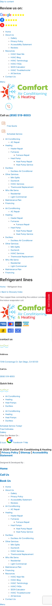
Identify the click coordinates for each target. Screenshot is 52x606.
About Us (9, 35)
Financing (9, 203)
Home (8, 32)
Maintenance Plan (13, 200)
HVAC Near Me (17, 54)
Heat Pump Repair (24, 161)
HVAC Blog (16, 57)
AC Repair (15, 142)
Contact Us (10, 76)
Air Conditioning (12, 139)
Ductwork (15, 181)
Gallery (14, 38)
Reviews (14, 48)
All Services (16, 73)
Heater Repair (17, 148)
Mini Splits (15, 177)
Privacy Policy (17, 41)
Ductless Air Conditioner (22, 171)
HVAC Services (17, 184)
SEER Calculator (18, 67)
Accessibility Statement (21, 44)
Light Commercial (19, 197)
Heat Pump (16, 158)
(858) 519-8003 (20, 115)
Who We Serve (12, 190)
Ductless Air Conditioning (22, 538)
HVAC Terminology (19, 60)
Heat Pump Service (24, 165)
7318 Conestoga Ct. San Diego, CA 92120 (19, 362)
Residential (15, 193)
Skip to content (7, 1)
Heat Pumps (10, 403)
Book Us (5, 480)
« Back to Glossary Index (11, 292)
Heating (8, 145)
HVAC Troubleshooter (20, 70)
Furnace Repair (22, 155)
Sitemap (25, 452)
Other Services (12, 174)
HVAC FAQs (16, 64)
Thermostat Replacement (22, 187)
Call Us (4, 474)
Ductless (9, 168)
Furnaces (15, 152)
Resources (10, 51)
